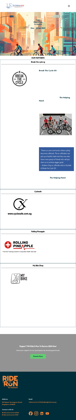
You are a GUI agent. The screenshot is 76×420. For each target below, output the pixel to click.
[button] (69, 6)
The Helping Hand (58, 177)
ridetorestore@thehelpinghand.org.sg (42, 402)
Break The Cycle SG (48, 70)
